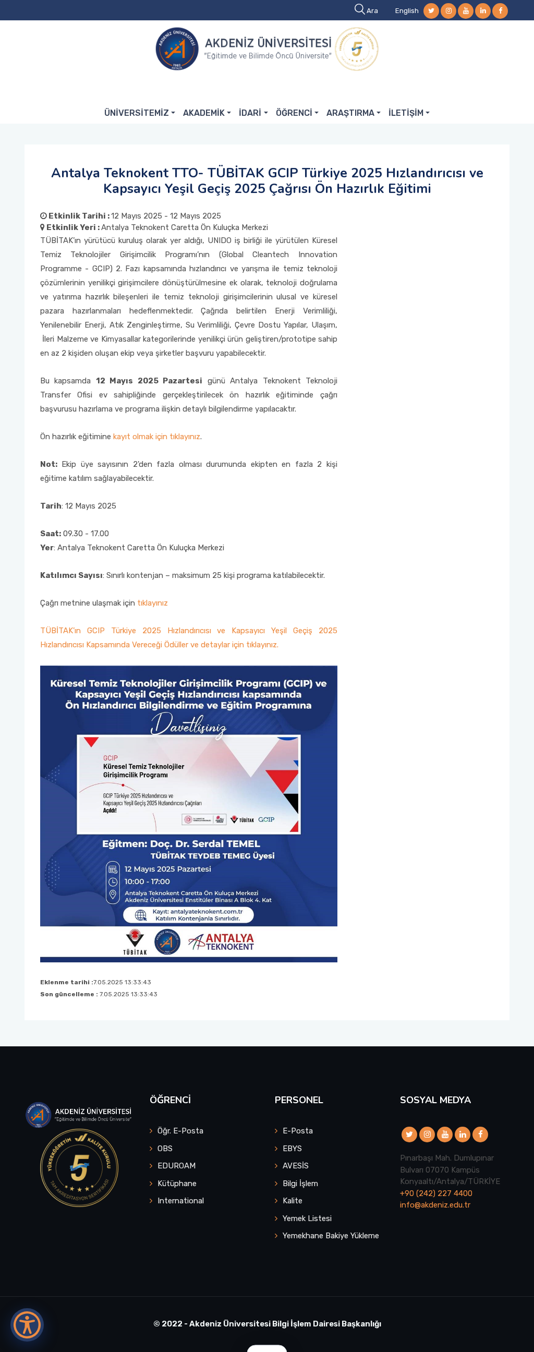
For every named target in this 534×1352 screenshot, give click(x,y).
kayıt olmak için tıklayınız (156, 436)
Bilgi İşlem (300, 1183)
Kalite (292, 1200)
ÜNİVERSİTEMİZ (136, 113)
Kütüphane (177, 1183)
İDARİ (250, 113)
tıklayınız (152, 603)
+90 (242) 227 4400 (436, 1193)
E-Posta (298, 1131)
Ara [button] (372, 11)
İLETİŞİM (406, 113)
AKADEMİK (204, 113)
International (180, 1200)
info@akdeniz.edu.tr (435, 1205)
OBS (165, 1148)
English (407, 11)
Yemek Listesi (307, 1218)
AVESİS (296, 1165)
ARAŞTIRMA (350, 113)
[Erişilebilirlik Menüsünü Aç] (27, 1325)
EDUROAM (176, 1165)
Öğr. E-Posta (180, 1131)
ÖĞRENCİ (294, 113)
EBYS (292, 1148)
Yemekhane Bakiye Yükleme (331, 1235)
